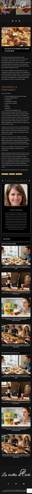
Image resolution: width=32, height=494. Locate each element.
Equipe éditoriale (24, 491)
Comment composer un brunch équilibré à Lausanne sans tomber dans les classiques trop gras (16, 267)
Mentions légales (7, 491)
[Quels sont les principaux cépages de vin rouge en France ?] (16, 281)
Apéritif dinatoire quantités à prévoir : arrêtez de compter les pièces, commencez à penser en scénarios (16, 346)
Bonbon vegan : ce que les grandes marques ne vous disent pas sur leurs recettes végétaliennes (16, 319)
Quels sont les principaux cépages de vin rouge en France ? (16, 293)
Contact (24, 490)
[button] (16, 16)
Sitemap (16, 491)
